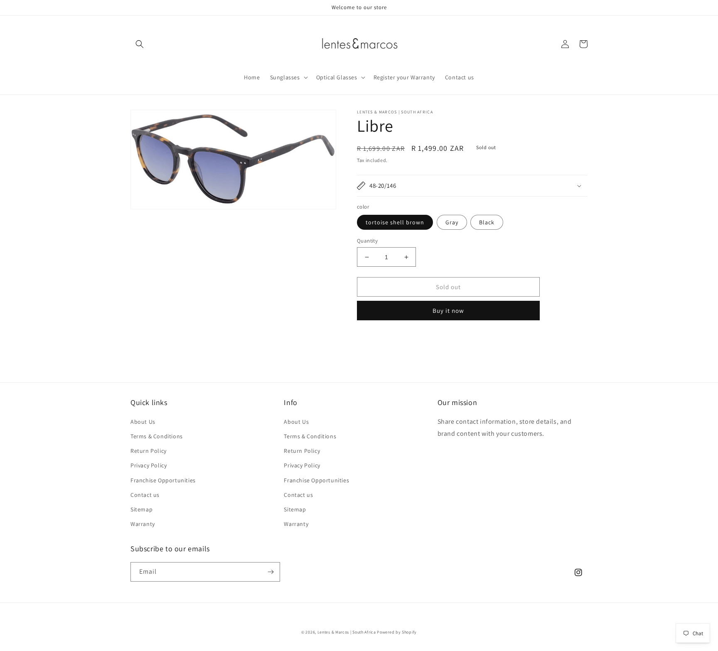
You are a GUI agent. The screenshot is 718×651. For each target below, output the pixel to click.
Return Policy (148, 450)
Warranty (142, 524)
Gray (451, 222)
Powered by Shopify (397, 632)
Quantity (367, 240)
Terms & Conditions (156, 436)
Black (486, 222)
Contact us (145, 495)
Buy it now (448, 310)
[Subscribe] (270, 572)
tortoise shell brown (395, 222)
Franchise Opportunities (163, 480)
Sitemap (141, 509)
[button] (139, 44)
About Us (142, 421)
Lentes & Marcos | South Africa (346, 632)
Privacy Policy (148, 465)
